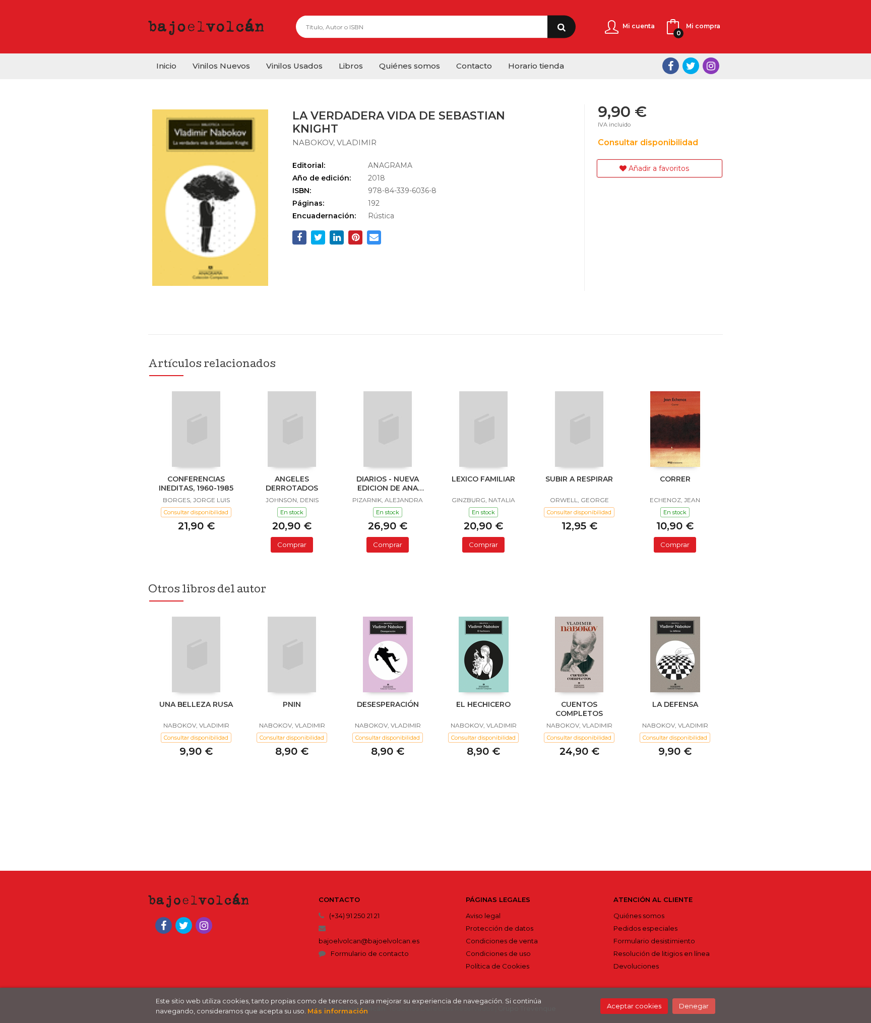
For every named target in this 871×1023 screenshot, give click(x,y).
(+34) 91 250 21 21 (354, 916)
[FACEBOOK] (670, 65)
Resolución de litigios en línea (661, 953)
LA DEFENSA (675, 704)
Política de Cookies (497, 966)
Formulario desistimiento (654, 941)
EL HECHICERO (483, 704)
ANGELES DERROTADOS (292, 483)
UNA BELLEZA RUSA (196, 704)
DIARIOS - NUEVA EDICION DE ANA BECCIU (387, 484)
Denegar (694, 1006)
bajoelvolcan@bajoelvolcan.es (369, 941)
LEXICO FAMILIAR (483, 479)
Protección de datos (499, 928)
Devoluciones (636, 966)
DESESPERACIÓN (388, 704)
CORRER (675, 479)
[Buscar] (561, 27)
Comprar (291, 544)
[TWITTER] (690, 65)
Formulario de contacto (370, 953)
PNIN (292, 704)
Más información (337, 1011)
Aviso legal (483, 916)
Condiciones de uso (498, 953)
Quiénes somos (638, 916)
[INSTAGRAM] (711, 65)
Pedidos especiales (645, 928)
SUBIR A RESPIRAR (579, 479)
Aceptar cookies (634, 1006)
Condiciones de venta (502, 941)
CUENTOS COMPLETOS (579, 709)
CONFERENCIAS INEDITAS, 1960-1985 (196, 483)
